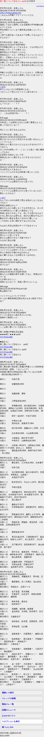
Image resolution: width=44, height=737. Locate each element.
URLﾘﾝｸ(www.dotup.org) (10, 13)
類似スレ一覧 (8, 704)
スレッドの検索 (9, 698)
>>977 (3, 198)
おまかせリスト (9, 716)
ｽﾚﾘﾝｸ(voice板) (6, 337)
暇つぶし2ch (7, 727)
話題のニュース (9, 710)
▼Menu (41, 6)
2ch (38, 6)
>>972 (3, 87)
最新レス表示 (8, 693)
